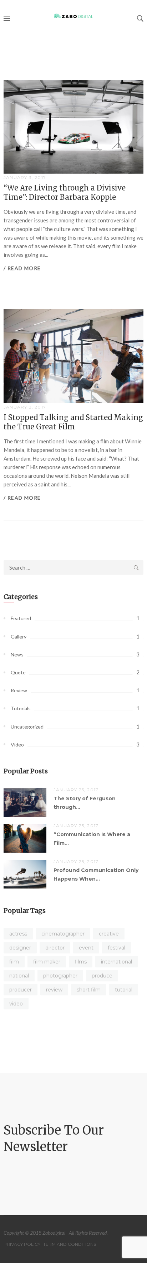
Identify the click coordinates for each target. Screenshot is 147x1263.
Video (17, 744)
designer (20, 947)
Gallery (18, 636)
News (17, 654)
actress (18, 933)
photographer (60, 975)
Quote (18, 672)
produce (102, 975)
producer (20, 989)
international (116, 961)
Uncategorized (27, 727)
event (86, 947)
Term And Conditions (69, 1244)
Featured (21, 618)
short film (89, 989)
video (16, 1003)
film (14, 961)
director (55, 947)
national (19, 975)
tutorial (123, 989)
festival (116, 947)
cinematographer (63, 933)
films (81, 961)
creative (109, 933)
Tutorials (21, 708)
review (54, 989)
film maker (46, 961)
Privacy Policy (22, 1244)
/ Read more (22, 268)
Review (19, 690)
